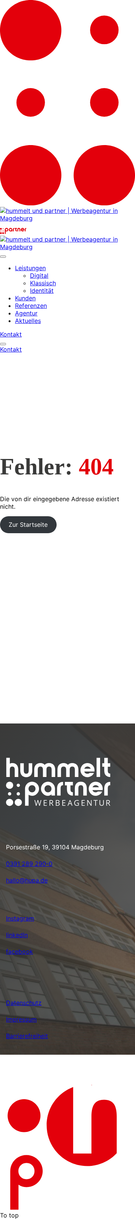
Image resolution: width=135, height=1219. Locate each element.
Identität (42, 290)
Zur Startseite (28, 524)
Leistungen (30, 268)
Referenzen (31, 305)
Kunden (25, 298)
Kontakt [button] (11, 334)
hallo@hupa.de (27, 880)
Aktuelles (28, 320)
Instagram (20, 918)
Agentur (26, 313)
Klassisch (43, 283)
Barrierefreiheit (27, 1036)
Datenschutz (24, 1002)
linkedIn (17, 935)
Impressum (21, 1019)
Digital (39, 275)
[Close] (3, 256)
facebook (19, 951)
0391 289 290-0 (29, 863)
